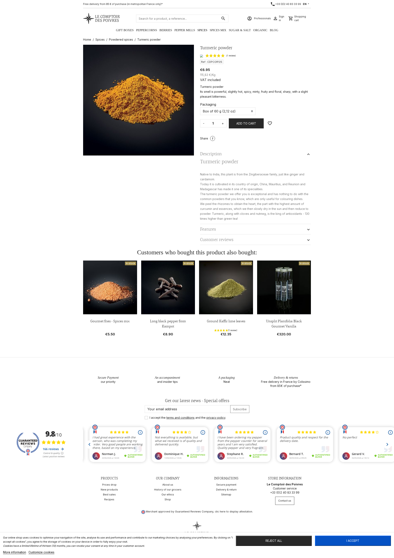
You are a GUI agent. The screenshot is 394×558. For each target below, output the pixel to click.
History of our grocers (167, 489)
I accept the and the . (188, 417)
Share (212, 138)
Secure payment (226, 484)
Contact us (284, 500)
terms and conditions (180, 417)
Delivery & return (226, 489)
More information (14, 552)
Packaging (208, 104)
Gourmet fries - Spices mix (110, 321)
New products (109, 489)
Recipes (109, 499)
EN (305, 4)
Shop (168, 499)
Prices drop (109, 484)
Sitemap (226, 494)
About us (167, 484)
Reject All (274, 540)
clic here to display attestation (233, 511)
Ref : (204, 61)
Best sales (109, 494)
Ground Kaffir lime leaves (226, 321)
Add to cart (246, 123)
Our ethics (167, 494)
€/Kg (212, 75)
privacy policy (215, 417)
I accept (352, 540)
